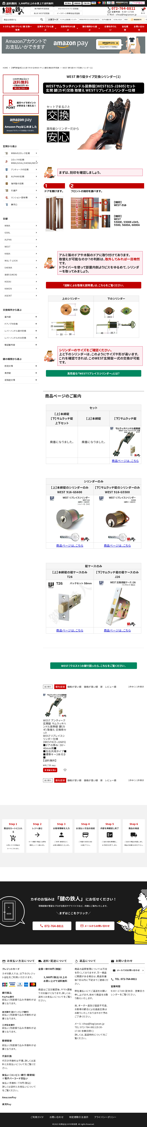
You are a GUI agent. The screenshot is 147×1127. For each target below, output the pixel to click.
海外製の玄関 (17, 183)
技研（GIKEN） (11, 274)
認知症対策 (10, 379)
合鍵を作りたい (110, 28)
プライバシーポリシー (105, 1117)
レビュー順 (110, 686)
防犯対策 (9, 365)
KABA (7, 253)
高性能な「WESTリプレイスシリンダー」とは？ (93, 373)
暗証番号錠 (10, 344)
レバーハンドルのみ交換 (15, 337)
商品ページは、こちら (125, 461)
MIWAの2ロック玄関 (20, 153)
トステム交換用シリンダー (68, 19)
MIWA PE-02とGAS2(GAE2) (89, 19)
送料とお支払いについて (23, 1086)
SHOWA (8, 267)
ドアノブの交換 (11, 323)
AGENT (8, 295)
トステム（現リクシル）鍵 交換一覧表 (17, 28)
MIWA (7, 225)
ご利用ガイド (37, 1117)
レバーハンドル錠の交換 (15, 330)
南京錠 (8, 372)
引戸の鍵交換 (106, 19)
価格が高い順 (91, 686)
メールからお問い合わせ (95, 926)
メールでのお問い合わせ (126, 970)
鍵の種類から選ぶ (89, 28)
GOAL (7, 232)
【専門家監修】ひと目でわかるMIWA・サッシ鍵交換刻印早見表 (35, 67)
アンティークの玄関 (19, 169)
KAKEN (8, 288)
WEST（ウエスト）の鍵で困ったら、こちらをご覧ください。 (93, 666)
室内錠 (8, 316)
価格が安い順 (74, 686)
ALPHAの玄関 (17, 176)
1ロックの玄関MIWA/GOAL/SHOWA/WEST (24, 161)
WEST (8, 246)
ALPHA (8, 239)
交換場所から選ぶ (68, 28)
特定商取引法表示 (78, 1117)
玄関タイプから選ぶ (45, 28)
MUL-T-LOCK (11, 260)
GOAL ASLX (118, 19)
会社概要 (125, 28)
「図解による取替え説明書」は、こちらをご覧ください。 (93, 285)
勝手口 (14, 204)
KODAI (8, 281)
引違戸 (14, 190)
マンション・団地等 (19, 197)
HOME (5, 67)
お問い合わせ (139, 28)
